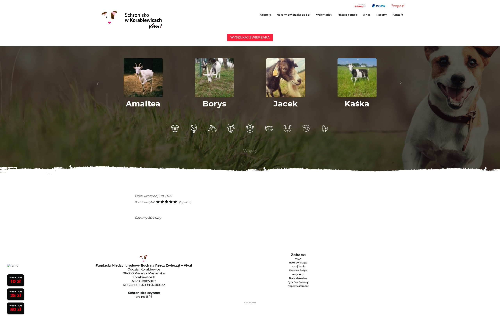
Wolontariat (324, 14)
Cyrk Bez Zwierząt (298, 282)
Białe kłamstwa (298, 278)
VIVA (298, 258)
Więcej (250, 150)
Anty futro (298, 274)
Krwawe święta (298, 270)
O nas (367, 14)
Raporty (381, 14)
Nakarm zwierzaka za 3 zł (293, 14)
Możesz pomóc (347, 14)
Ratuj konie (298, 266)
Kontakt (398, 14)
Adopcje (265, 14)
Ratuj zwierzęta (298, 262)
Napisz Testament (298, 286)
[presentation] (98, 84)
